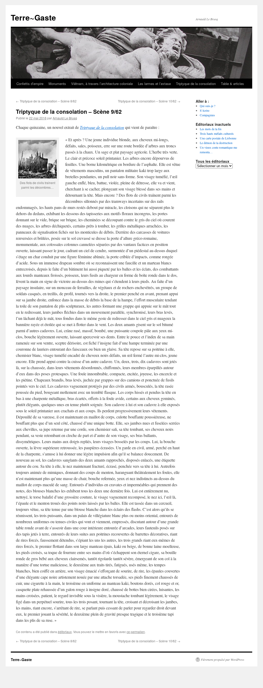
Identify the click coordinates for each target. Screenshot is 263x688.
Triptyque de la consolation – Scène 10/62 (149, 101)
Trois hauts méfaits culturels (217, 133)
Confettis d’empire (29, 83)
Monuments (57, 83)
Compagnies (207, 115)
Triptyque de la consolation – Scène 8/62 (46, 101)
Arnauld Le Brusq (65, 118)
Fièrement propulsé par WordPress (222, 659)
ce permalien (136, 631)
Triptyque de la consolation (196, 83)
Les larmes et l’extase (154, 83)
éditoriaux (65, 631)
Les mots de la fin (210, 129)
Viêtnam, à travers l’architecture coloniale (102, 83)
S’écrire (204, 110)
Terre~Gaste (33, 17)
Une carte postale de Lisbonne (218, 138)
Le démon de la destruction (216, 143)
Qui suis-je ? (207, 106)
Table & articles (232, 83)
